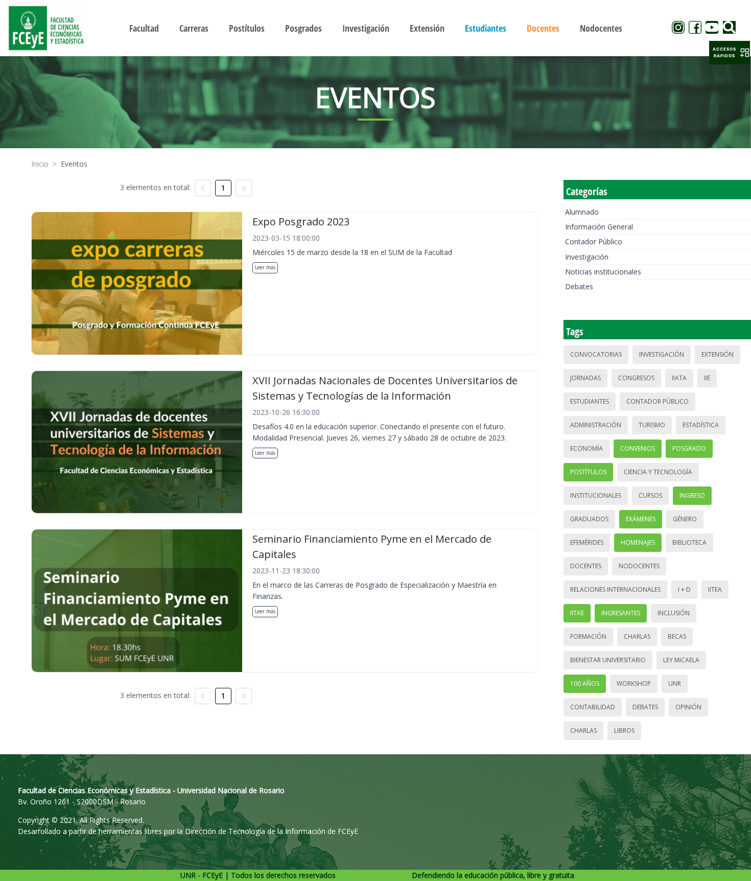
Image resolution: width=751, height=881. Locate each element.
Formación (588, 636)
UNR (674, 683)
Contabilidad (592, 707)
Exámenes (640, 519)
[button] (729, 52)
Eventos (74, 164)
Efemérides (586, 542)
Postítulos (588, 472)
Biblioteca (689, 542)
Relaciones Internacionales (615, 589)
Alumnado (582, 212)
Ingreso (692, 495)
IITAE (577, 613)
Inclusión (674, 613)
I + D (684, 589)
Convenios (637, 448)
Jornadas (585, 378)
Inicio (40, 164)
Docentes (585, 566)
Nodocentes (639, 566)
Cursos (650, 495)
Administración (595, 425)
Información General (599, 226)
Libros (624, 730)
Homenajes (638, 542)
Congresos (636, 378)
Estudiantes (589, 401)
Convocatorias (596, 354)
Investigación (586, 257)
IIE (707, 378)
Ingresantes (620, 613)
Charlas (637, 636)
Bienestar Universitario (608, 660)
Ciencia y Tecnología (658, 472)
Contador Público (593, 241)
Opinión (688, 707)
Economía (586, 448)
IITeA (715, 589)
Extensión (717, 354)
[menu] (376, 27)
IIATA (679, 378)
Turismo (652, 425)
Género (685, 519)
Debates (579, 286)
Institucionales (595, 495)
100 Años (584, 683)
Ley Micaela (681, 660)
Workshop (634, 683)
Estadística (701, 425)
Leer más (265, 267)
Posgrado (689, 448)
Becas (677, 636)
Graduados (589, 519)
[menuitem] (144, 28)
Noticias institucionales (603, 271)
